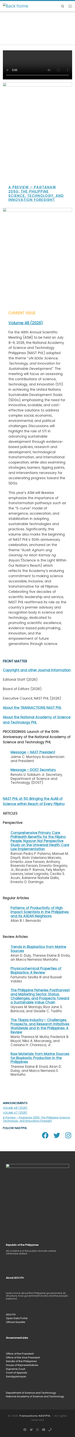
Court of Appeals (16, 1372)
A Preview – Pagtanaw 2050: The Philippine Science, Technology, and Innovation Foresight (36, 1119)
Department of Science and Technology (31, 1393)
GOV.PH (11, 1314)
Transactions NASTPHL (35, 1416)
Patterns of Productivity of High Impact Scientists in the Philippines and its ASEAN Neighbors (40, 912)
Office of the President (20, 1353)
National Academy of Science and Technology (35, 1396)
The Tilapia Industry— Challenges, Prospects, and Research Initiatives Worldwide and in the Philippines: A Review (40, 1026)
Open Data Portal (17, 1318)
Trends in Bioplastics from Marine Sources (38, 948)
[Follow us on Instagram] (37, 1430)
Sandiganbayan (16, 1376)
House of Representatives (22, 1365)
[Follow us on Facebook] (25, 1430)
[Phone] (50, 1430)
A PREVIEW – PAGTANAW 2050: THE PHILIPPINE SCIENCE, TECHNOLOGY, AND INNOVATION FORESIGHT (36, 193)
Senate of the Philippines (21, 1361)
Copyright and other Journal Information (37, 670)
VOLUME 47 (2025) (15, 1113)
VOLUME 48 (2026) (15, 1108)
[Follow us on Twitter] (31, 1430)
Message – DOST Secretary (33, 769)
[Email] (43, 1430)
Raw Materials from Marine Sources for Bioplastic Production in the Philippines (40, 1058)
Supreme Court (15, 1369)
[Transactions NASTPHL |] (15, 6)
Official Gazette (15, 1322)
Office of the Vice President (23, 1357)
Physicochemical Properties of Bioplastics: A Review (36, 970)
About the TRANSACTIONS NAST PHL (32, 707)
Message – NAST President (33, 752)
